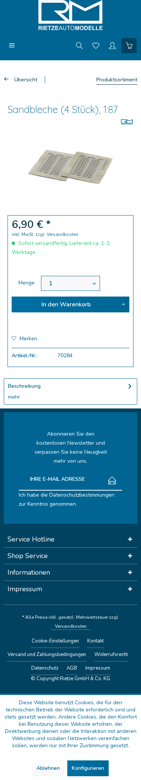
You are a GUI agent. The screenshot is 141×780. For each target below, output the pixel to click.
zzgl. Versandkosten (56, 234)
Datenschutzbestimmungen (81, 495)
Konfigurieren (88, 768)
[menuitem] (12, 45)
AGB (72, 668)
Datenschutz (44, 668)
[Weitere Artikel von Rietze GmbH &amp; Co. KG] (126, 121)
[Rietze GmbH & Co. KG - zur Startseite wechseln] (70, 15)
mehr (14, 397)
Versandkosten (70, 626)
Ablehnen (48, 768)
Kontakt (95, 641)
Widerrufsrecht (111, 654)
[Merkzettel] (96, 45)
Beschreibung (24, 386)
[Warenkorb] (129, 45)
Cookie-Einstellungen (55, 641)
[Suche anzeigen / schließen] (79, 45)
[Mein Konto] (112, 45)
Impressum (97, 668)
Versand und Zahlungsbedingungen (47, 654)
